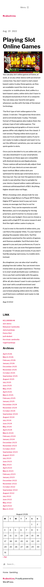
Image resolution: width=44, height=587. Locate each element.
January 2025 (8, 401)
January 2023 (9, 477)
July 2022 (7, 496)
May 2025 (7, 389)
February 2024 (9, 436)
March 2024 (8, 433)
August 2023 (8, 455)
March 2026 (8, 357)
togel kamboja (9, 343)
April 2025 (7, 392)
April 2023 (7, 468)
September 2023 (10, 452)
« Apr (5, 557)
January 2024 (9, 439)
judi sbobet (7, 336)
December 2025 (10, 367)
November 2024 (10, 408)
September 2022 (10, 490)
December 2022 (10, 480)
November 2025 (10, 370)
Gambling (13, 572)
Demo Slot (7, 333)
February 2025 (9, 398)
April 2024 (7, 430)
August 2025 (8, 379)
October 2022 (9, 487)
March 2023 (8, 471)
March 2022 (8, 509)
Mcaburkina (9, 16)
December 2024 (10, 405)
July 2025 (7, 382)
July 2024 (7, 420)
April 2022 (7, 506)
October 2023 (9, 449)
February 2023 (9, 474)
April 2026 (7, 354)
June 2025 (7, 386)
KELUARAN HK (9, 320)
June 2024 (7, 424)
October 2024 (9, 411)
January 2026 (9, 363)
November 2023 (10, 446)
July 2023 (7, 458)
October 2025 (9, 373)
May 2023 (7, 465)
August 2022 (8, 493)
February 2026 (9, 360)
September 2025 (10, 376)
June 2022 (7, 499)
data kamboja (9, 330)
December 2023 (10, 443)
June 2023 (7, 462)
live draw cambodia (11, 339)
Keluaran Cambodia (11, 327)
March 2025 (8, 395)
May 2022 (7, 503)
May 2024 (7, 427)
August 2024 (8, 417)
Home (5, 572)
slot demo (7, 324)
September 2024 (10, 414)
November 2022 (10, 484)
